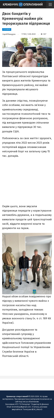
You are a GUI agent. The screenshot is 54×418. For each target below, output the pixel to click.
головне (6, 29)
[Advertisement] (27, 181)
